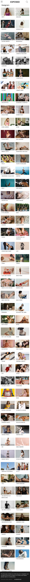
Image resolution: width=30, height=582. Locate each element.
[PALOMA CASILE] (8, 380)
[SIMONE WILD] (22, 429)
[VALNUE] (8, 529)
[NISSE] (22, 319)
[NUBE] (22, 332)
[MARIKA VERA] (22, 283)
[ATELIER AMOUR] (8, 36)
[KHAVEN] (8, 220)
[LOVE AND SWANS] (8, 270)
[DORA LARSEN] (8, 122)
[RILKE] (22, 393)
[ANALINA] (22, 12)
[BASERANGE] (22, 36)
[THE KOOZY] (22, 491)
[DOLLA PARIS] (8, 110)
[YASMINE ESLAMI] (22, 541)
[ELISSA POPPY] (8, 134)
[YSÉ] (8, 553)
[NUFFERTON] (8, 344)
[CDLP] (22, 61)
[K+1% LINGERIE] (8, 207)
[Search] (27, 2)
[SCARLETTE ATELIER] (22, 405)
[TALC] (8, 478)
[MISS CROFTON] (8, 295)
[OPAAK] (8, 356)
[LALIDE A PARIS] (22, 220)
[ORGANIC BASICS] (22, 356)
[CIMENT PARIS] (22, 85)
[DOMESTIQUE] (22, 110)
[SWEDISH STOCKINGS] (8, 466)
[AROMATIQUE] (22, 24)
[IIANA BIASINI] (22, 195)
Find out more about (6, 579)
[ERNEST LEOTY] (8, 146)
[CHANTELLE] (8, 73)
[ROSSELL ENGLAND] (8, 405)
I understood (17, 579)
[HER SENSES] (22, 183)
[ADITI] (8, 12)
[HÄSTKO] (22, 171)
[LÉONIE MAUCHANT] (8, 246)
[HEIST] (8, 183)
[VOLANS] (22, 529)
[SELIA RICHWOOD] (22, 417)
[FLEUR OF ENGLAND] (22, 158)
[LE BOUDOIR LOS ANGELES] (22, 232)
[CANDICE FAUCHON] (22, 48)
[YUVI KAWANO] (22, 553)
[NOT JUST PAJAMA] (8, 332)
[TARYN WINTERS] (22, 478)
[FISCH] (8, 158)
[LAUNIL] (8, 232)
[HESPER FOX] (8, 195)
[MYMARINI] (8, 307)
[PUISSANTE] (8, 393)
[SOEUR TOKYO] (8, 454)
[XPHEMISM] (8, 541)
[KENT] (22, 207)
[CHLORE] (8, 85)
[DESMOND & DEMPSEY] (22, 97)
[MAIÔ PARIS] (22, 270)
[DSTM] (22, 122)
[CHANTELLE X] (22, 73)
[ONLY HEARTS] (22, 344)
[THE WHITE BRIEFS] (8, 505)
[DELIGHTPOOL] (8, 97)
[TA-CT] (22, 466)
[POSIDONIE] (22, 380)
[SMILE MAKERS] (22, 442)
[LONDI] (8, 258)
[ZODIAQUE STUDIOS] (8, 566)
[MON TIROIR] (22, 295)
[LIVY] (22, 246)
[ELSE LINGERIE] (22, 134)
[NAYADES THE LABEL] (22, 307)
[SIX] (8, 442)
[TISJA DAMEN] (22, 505)
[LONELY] (22, 258)
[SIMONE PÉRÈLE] (8, 429)
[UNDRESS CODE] (22, 517)
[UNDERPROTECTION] (8, 517)
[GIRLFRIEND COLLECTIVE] (8, 171)
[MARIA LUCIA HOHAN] (8, 283)
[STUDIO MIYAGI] (22, 454)
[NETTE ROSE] (8, 319)
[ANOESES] (8, 24)
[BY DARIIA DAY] (8, 48)
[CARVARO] (8, 61)
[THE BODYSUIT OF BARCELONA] (8, 491)
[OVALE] (22, 368)
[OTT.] (8, 368)
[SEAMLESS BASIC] (8, 417)
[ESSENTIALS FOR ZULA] (22, 146)
